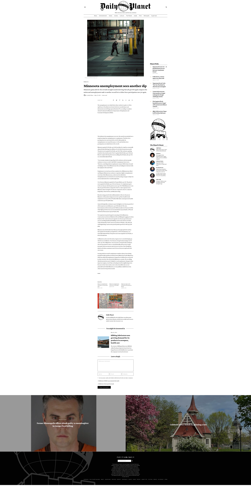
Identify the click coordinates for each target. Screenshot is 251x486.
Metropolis (146, 15)
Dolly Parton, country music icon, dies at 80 (13, 468)
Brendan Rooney (159, 167)
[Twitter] (119, 457)
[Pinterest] (122, 457)
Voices (110, 15)
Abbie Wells (158, 179)
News (95, 15)
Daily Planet (90, 95)
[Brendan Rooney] (152, 169)
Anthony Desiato (159, 161)
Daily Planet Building (95, 479)
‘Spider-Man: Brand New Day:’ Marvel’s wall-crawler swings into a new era (161, 170)
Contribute (124, 479)
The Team (150, 479)
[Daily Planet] (152, 149)
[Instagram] (121, 457)
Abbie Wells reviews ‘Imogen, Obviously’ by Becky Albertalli (13, 478)
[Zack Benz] (152, 155)
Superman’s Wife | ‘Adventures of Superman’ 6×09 (161, 164)
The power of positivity (161, 175)
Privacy (139, 479)
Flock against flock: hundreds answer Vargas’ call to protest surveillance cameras (161, 157)
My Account (161, 479)
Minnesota (86, 81)
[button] (132, 461)
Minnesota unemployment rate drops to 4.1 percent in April (103, 285)
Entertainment (103, 15)
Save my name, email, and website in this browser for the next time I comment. (116, 377)
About (102, 479)
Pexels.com (95, 77)
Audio (135, 15)
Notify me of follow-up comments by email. (109, 381)
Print (140, 15)
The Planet (129, 15)
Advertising (108, 479)
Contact (119, 479)
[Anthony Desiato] (152, 162)
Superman (154, 15)
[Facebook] (117, 457)
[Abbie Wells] (152, 181)
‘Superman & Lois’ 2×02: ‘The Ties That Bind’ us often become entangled (159, 84)
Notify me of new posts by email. (106, 384)
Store (166, 479)
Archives (114, 479)
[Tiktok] (128, 457)
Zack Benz (158, 153)
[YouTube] (126, 457)
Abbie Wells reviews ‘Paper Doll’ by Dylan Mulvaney (161, 150)
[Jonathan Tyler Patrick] (152, 175)
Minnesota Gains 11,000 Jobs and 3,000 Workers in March (126, 285)
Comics (116, 15)
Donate (155, 479)
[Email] (133, 457)
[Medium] (130, 457)
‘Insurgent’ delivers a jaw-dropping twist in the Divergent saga (161, 182)
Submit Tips (144, 479)
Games (134, 479)
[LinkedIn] (124, 457)
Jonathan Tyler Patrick (161, 173)
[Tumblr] (131, 457)
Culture (122, 15)
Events (130, 479)
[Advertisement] (116, 124)
